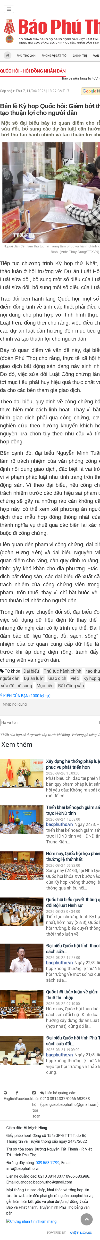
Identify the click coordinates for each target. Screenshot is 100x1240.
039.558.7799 (47, 1162)
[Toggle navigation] (9, 9)
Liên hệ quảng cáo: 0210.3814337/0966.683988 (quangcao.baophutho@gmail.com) (69, 1099)
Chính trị (80, 55)
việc (75, 678)
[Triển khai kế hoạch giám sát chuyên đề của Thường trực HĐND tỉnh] (22, 820)
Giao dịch (57, 678)
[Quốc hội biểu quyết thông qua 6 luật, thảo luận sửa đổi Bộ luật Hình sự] (22, 912)
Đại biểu (31, 671)
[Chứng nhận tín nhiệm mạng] (31, 1221)
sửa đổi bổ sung (16, 685)
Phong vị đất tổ (54, 55)
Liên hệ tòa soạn (36, 1107)
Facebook (24, 1098)
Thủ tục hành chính (62, 671)
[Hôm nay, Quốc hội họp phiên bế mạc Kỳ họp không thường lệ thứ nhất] (22, 866)
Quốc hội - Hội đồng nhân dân (33, 70)
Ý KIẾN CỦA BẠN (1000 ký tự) (25, 695)
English (10, 1098)
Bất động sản (71, 685)
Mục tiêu (45, 685)
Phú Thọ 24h (26, 55)
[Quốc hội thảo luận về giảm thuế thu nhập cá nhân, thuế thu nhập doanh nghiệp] (22, 1004)
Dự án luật (34, 678)
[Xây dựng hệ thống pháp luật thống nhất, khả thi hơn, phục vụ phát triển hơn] (22, 774)
